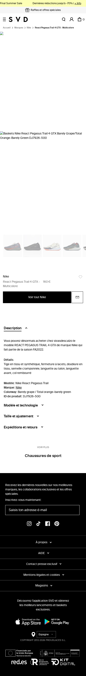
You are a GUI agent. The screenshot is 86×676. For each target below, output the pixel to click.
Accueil (7, 28)
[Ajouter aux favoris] (80, 277)
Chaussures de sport (43, 456)
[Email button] (77, 297)
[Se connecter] (71, 19)
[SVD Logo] (18, 19)
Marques (18, 28)
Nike (29, 28)
